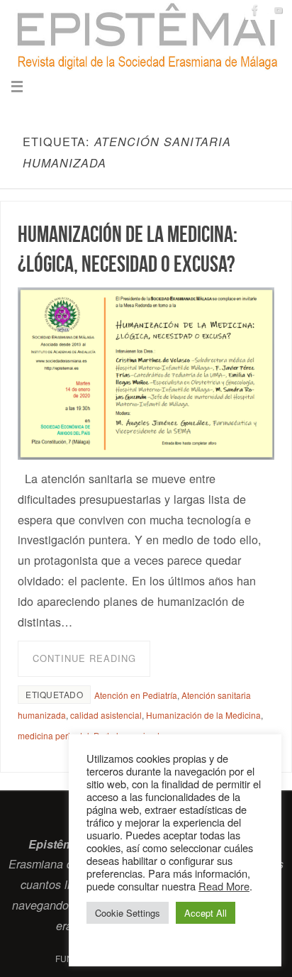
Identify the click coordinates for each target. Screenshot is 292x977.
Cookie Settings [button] (127, 913)
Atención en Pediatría (135, 695)
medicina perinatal (53, 735)
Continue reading (84, 658)
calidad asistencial (106, 715)
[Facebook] (255, 10)
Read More (223, 885)
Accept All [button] (205, 913)
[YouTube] (278, 10)
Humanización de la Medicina (203, 715)
